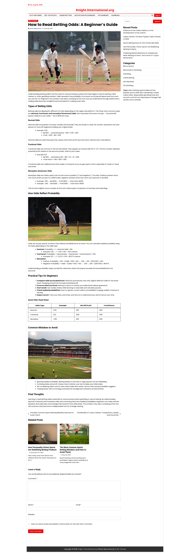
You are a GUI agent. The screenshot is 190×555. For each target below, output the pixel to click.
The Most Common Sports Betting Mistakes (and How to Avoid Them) (73, 449)
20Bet (125, 90)
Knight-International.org (95, 10)
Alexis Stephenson (35, 28)
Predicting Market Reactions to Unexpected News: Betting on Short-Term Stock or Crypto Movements (141, 55)
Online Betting (65, 15)
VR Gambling (103, 15)
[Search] (152, 15)
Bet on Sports (51, 15)
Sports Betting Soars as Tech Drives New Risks (141, 43)
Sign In (157, 15)
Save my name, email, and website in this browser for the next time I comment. (62, 524)
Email (78, 505)
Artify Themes (120, 549)
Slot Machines (35, 15)
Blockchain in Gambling (85, 15)
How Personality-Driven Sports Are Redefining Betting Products (42, 448)
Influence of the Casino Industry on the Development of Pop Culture (138, 31)
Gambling (115, 15)
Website (31, 514)
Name (31, 505)
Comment (32, 478)
